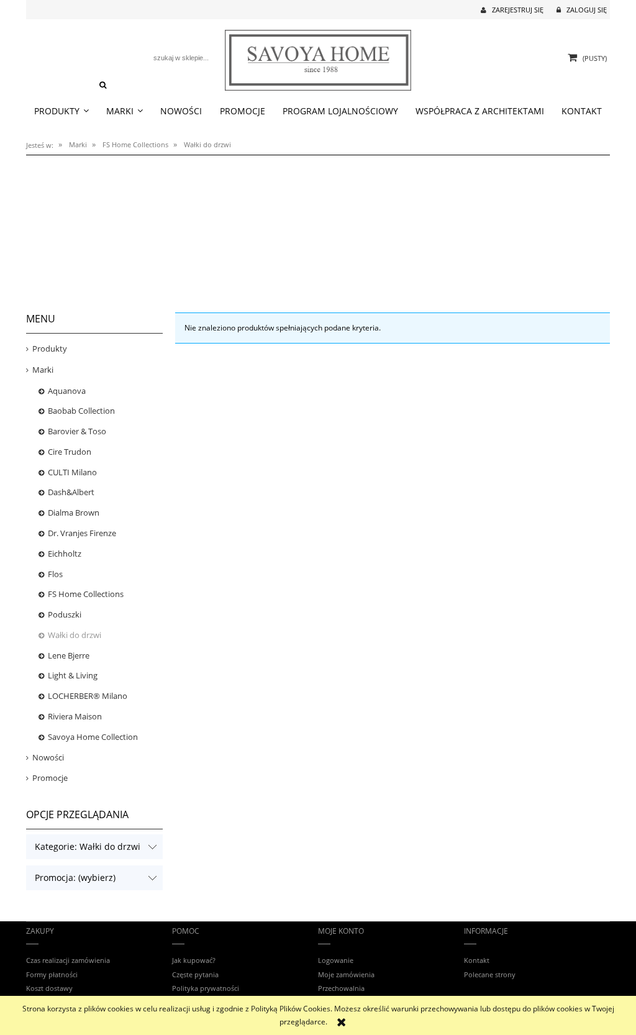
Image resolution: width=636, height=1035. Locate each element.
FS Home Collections (86, 594)
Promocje (50, 777)
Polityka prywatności (205, 988)
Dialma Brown (73, 512)
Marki (42, 369)
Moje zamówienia (346, 974)
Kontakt (476, 960)
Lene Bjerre (68, 655)
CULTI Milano (72, 472)
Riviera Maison (75, 716)
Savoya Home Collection (93, 736)
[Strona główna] (318, 58)
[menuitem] (61, 111)
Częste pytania (195, 974)
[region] (318, 227)
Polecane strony (490, 974)
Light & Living (73, 675)
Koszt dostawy (49, 988)
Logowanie (335, 960)
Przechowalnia (341, 988)
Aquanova (67, 390)
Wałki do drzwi (74, 635)
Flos (55, 574)
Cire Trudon (69, 451)
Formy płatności (52, 974)
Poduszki (64, 614)
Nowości (48, 757)
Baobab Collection (81, 410)
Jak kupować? (194, 960)
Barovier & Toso (77, 431)
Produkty (49, 348)
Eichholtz (64, 553)
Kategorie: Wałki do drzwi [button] (87, 846)
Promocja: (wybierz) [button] (75, 877)
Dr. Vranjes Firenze (82, 533)
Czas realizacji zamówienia (68, 960)
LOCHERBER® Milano (87, 695)
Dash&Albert (71, 492)
